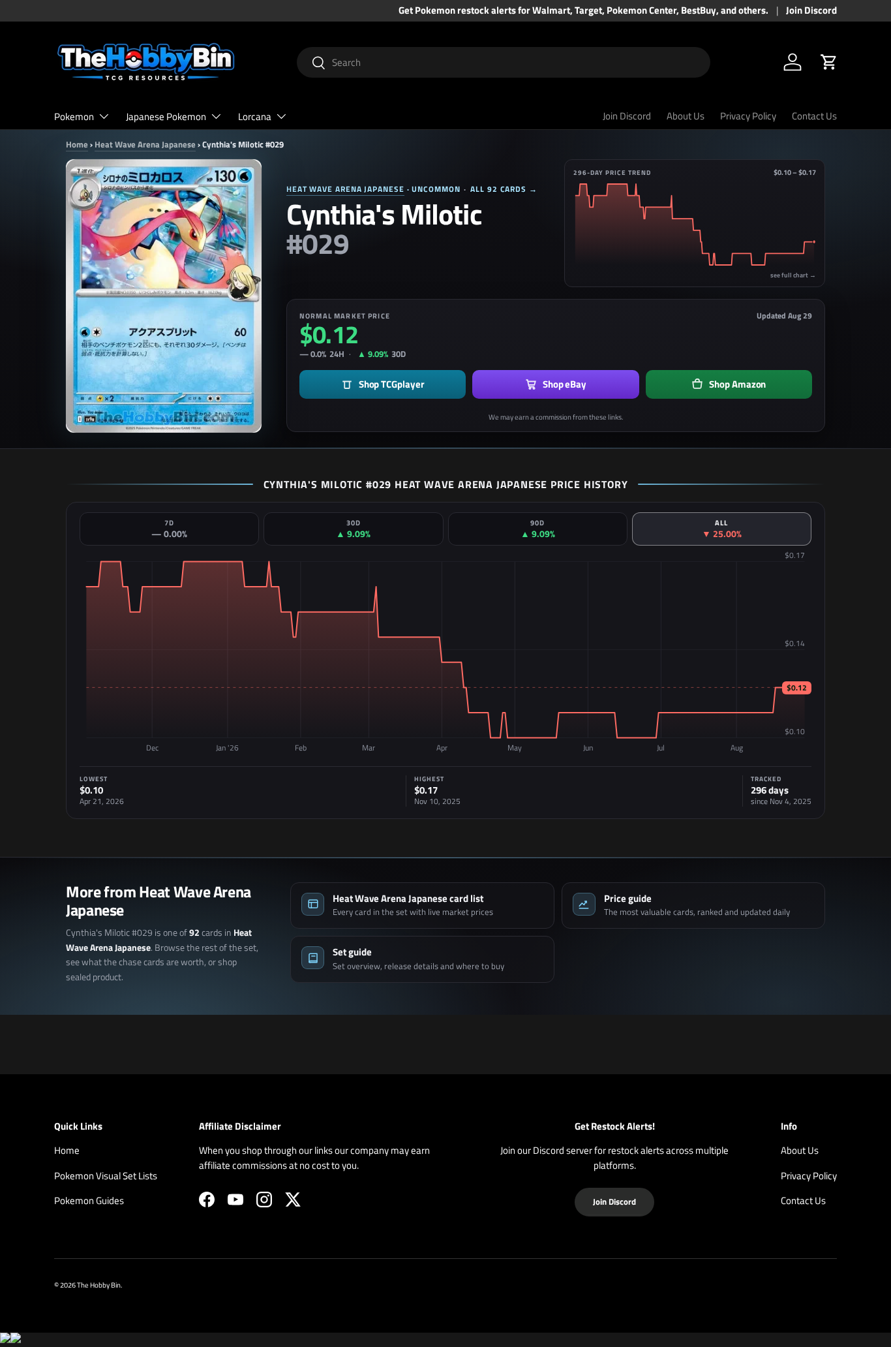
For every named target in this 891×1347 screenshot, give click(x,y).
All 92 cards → (503, 189)
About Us (685, 115)
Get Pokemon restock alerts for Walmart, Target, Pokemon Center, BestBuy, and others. (583, 10)
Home (77, 144)
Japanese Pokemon (166, 116)
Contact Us (814, 115)
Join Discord (811, 10)
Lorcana (254, 116)
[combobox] (504, 62)
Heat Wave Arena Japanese (145, 144)
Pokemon (74, 116)
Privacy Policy (748, 115)
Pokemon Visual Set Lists (105, 1175)
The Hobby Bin (99, 1284)
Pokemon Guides (89, 1200)
